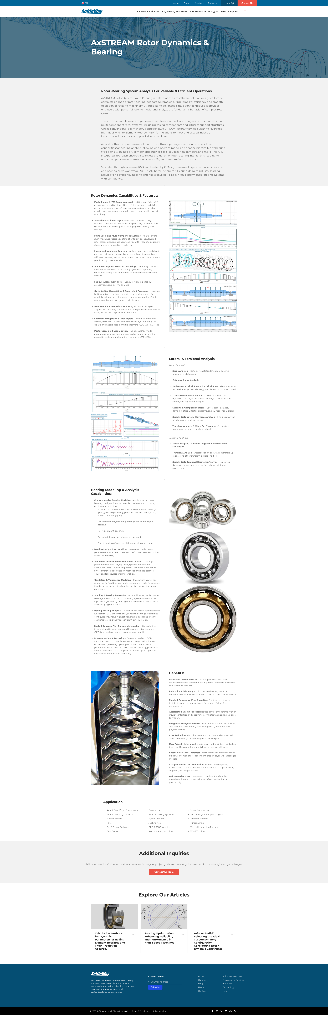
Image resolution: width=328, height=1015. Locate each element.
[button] (86, 3)
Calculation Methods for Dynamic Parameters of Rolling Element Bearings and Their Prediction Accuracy (110, 941)
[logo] (92, 10)
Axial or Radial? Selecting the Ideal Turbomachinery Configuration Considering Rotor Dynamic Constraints (208, 941)
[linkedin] (226, 1011)
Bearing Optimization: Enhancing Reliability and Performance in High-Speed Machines (159, 938)
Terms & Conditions (140, 1011)
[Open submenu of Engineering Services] (186, 11)
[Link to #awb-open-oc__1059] (245, 11)
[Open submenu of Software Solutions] (158, 11)
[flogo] (100, 973)
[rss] (235, 1011)
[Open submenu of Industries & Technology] (217, 11)
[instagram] (217, 1011)
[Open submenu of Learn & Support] (239, 11)
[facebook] (213, 1011)
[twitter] (222, 1011)
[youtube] (230, 1011)
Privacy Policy (159, 1011)
